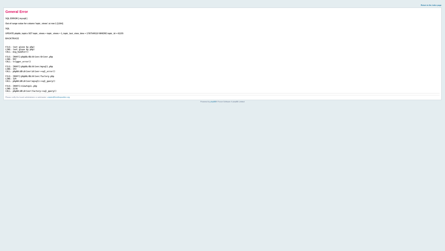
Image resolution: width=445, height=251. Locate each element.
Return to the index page (431, 5)
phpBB (213, 102)
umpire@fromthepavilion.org (58, 97)
